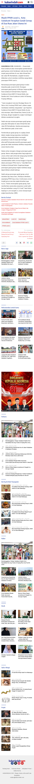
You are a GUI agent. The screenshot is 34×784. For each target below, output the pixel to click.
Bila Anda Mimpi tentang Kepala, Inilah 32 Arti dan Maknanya (22, 529)
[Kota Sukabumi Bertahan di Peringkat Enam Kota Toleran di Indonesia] (8, 331)
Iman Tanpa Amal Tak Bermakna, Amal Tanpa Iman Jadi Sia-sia (24, 621)
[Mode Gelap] (29, 2)
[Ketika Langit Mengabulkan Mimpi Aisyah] (5, 747)
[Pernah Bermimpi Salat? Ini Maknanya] (5, 673)
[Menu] (2, 2)
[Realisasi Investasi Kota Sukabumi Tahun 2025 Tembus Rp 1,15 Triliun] (25, 331)
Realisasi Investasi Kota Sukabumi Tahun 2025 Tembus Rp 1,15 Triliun (24, 338)
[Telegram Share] (27, 242)
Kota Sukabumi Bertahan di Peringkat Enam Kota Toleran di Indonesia (8, 338)
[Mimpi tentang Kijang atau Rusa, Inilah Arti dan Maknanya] (5, 521)
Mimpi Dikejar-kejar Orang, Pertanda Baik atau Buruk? (22, 698)
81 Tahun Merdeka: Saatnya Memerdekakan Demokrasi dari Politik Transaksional (20, 713)
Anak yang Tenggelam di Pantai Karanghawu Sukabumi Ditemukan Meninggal (15, 213)
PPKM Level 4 (6, 226)
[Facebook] (12, 763)
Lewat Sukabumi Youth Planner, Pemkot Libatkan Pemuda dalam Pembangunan (16, 204)
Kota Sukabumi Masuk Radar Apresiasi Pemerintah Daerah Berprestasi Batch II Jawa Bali (25, 279)
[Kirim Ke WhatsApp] (31, 242)
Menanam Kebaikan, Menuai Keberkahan (19, 730)
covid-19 (14, 219)
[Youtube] (22, 763)
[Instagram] (18, 763)
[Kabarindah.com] (13, 2)
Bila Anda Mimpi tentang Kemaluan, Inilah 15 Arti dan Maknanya (21, 496)
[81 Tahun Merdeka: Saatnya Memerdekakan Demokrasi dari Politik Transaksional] (5, 713)
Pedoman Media (16, 768)
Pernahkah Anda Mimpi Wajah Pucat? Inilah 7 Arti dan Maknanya (22, 512)
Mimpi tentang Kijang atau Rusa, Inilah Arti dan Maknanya (22, 521)
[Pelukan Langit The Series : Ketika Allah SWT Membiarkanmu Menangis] (25, 631)
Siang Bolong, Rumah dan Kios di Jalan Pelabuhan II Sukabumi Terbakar (25, 262)
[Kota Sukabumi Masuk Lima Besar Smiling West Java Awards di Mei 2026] (25, 314)
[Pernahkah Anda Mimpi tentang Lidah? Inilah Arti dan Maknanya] (5, 488)
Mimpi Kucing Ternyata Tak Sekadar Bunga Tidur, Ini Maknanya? (21, 681)
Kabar (2, 15)
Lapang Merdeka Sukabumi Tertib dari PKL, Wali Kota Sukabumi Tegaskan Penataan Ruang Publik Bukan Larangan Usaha (8, 356)
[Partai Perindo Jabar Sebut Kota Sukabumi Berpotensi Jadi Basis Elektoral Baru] (8, 314)
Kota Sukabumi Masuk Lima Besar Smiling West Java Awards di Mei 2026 (25, 321)
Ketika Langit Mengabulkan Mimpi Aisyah (21, 746)
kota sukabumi (6, 222)
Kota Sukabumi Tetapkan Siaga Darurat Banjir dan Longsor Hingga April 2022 (14, 209)
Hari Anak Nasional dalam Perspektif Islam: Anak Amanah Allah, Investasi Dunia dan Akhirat (8, 639)
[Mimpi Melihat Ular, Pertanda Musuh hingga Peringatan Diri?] (5, 690)
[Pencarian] (32, 2)
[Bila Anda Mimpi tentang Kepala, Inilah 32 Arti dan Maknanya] (5, 530)
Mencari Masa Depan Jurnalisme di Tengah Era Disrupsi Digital (8, 297)
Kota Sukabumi (14, 26)
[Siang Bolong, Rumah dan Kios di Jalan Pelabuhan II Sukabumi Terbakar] (25, 255)
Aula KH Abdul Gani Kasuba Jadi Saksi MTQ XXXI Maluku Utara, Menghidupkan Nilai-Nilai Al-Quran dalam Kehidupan (22, 721)
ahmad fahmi (5, 219)
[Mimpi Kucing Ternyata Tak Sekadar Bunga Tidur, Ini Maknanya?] (5, 682)
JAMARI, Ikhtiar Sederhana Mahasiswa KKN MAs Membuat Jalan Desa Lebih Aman (8, 279)
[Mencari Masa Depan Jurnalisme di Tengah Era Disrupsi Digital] (8, 290)
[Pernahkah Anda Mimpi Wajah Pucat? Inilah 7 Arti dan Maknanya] (5, 513)
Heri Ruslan (8, 26)
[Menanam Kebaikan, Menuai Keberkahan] (5, 730)
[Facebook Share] (16, 242)
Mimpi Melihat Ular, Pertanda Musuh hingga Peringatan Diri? (22, 690)
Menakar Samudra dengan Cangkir (8, 655)
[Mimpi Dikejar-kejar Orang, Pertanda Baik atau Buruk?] (5, 699)
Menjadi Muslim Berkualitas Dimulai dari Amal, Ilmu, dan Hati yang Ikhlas (8, 621)
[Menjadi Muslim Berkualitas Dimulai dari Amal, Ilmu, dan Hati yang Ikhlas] (8, 614)
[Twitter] (15, 763)
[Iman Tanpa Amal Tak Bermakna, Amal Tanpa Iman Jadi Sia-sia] (25, 614)
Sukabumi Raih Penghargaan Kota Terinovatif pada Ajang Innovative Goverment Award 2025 (24, 356)
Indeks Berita (17, 771)
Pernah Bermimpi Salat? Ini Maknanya (22, 672)
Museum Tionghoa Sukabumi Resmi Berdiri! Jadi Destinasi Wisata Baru (17, 200)
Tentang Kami (6, 768)
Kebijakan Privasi (26, 768)
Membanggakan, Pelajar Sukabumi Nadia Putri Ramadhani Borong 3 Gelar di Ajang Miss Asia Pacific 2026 (7, 262)
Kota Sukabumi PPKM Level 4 (20, 222)
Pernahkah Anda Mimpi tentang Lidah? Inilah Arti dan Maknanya (22, 487)
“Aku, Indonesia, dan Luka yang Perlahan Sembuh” (20, 738)
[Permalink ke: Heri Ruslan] (2, 27)
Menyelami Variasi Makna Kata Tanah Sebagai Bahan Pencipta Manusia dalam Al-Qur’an (25, 656)
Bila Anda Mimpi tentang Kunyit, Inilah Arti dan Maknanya (22, 504)
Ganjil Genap (22, 219)
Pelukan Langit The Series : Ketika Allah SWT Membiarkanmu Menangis (25, 639)
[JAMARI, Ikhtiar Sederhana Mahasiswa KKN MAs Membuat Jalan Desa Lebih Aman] (8, 272)
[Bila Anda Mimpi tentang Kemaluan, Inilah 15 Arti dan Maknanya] (5, 496)
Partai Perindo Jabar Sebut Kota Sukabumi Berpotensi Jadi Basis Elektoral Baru (7, 321)
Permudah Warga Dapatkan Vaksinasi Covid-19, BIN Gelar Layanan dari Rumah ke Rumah (25, 234)
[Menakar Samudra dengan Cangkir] (8, 649)
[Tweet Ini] (20, 242)
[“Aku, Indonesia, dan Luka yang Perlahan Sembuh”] (5, 739)
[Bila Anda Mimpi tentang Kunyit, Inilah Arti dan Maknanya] (5, 504)
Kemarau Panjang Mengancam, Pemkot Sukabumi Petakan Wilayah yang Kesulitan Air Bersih (25, 297)
